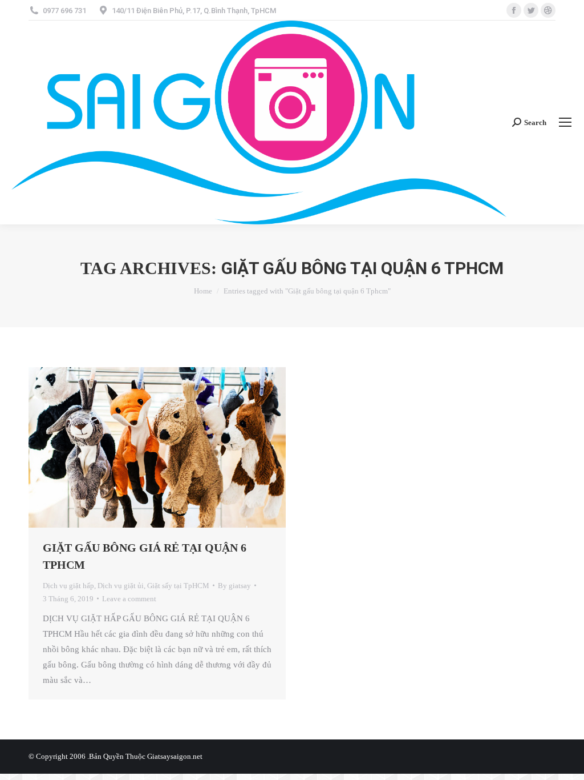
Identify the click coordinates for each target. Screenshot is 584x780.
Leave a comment (129, 598)
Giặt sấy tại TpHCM (178, 585)
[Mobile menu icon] (565, 122)
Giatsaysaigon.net (174, 756)
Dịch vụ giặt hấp (68, 585)
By (234, 585)
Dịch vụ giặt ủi (121, 585)
